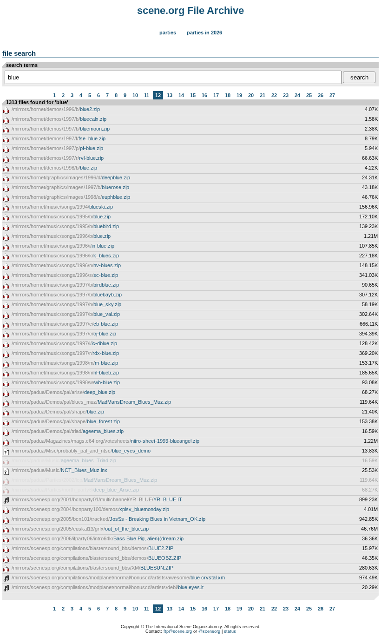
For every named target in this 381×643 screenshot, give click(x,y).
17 (216, 95)
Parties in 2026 (204, 32)
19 (239, 95)
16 (204, 95)
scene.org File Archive (190, 10)
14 (181, 95)
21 (262, 95)
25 (309, 95)
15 (193, 95)
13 (169, 95)
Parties (167, 32)
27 (332, 95)
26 (320, 95)
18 (227, 95)
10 (135, 95)
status (230, 631)
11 (146, 95)
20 (251, 95)
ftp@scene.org (178, 631)
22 (274, 95)
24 (297, 95)
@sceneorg (209, 631)
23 (286, 95)
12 (158, 95)
